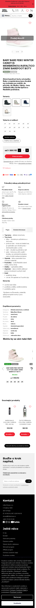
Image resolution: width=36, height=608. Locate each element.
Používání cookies (16, 592)
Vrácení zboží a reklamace (11, 543)
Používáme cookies (9, 554)
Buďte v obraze (4, 521)
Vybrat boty (12, 6)
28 (18, 380)
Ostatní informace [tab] (19, 228)
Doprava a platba (8, 540)
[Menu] (4, 16)
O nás (5, 531)
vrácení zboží (26, 207)
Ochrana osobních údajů (10, 551)
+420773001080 (9, 521)
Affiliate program (8, 548)
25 (11, 380)
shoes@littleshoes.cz (9, 515)
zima (12, 317)
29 (22, 380)
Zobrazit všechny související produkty (17, 444)
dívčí (12, 320)
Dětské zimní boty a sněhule (20, 308)
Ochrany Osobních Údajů (18, 590)
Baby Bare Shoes (16, 310)
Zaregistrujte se (8, 160)
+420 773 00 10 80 (8, 517)
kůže (12, 331)
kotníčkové (14, 327)
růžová (13, 322)
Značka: (12, 72)
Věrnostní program (8, 545)
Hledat (31, 15)
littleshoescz (6, 521)
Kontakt (5, 534)
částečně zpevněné (17, 324)
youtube (15, 521)
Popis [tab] (7, 228)
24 (7, 380)
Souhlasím (17, 603)
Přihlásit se (28, 479)
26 (15, 380)
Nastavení (17, 597)
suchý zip (14, 329)
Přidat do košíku (17, 155)
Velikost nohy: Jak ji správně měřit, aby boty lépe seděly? (16, 557)
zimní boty (14, 313)
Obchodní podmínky (9, 537)
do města (14, 315)
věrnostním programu (24, 162)
